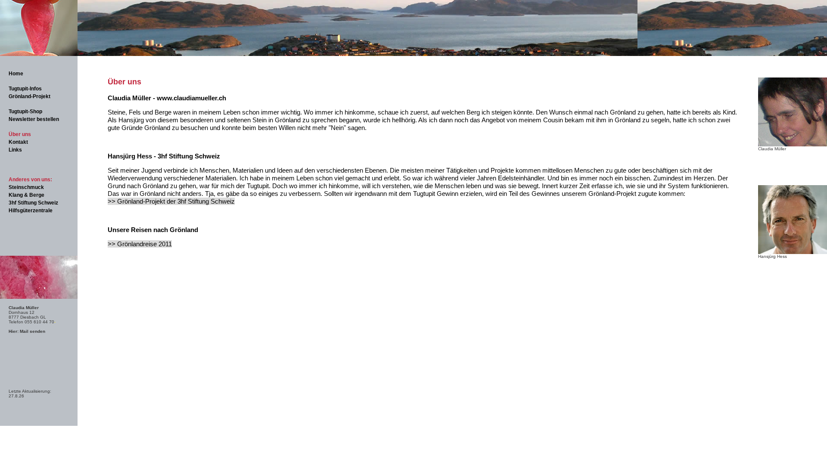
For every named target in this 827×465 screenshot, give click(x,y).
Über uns (20, 134)
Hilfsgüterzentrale (31, 211)
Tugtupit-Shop (25, 111)
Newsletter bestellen (34, 119)
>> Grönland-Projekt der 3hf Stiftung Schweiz (171, 201)
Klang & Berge (26, 195)
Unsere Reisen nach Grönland (153, 229)
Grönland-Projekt (29, 96)
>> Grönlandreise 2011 (140, 244)
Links (15, 150)
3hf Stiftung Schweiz (33, 203)
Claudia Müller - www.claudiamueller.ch (167, 98)
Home (16, 74)
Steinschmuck (26, 187)
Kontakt (18, 142)
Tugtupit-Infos (25, 89)
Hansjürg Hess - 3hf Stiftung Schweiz (164, 156)
